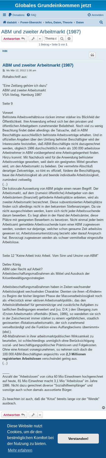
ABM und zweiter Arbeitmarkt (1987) (41, 31)
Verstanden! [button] (78, 439)
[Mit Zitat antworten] (92, 55)
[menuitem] (16, 15)
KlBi (4, 51)
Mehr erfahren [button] (20, 450)
